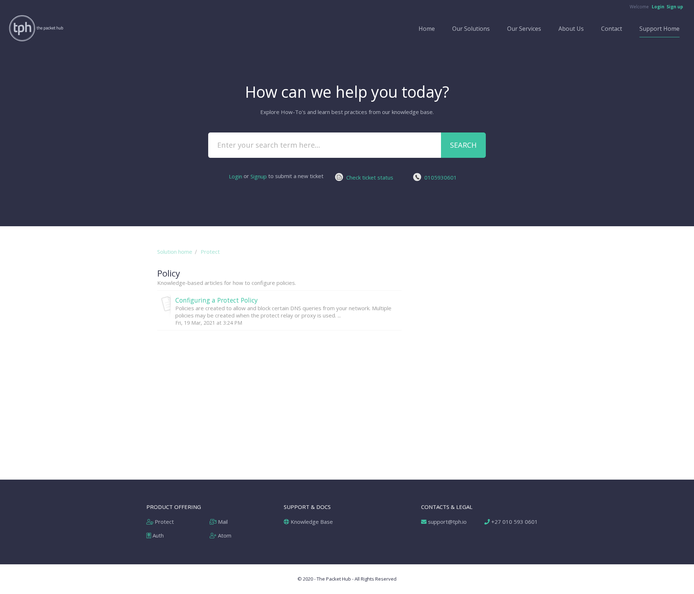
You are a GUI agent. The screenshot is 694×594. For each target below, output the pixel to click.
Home (427, 29)
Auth (157, 535)
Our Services (524, 29)
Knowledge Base (311, 521)
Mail (222, 521)
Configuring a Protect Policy (216, 300)
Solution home (174, 251)
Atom (224, 535)
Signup (258, 176)
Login (235, 176)
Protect (210, 251)
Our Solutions (471, 29)
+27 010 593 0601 (514, 521)
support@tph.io (447, 521)
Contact (611, 29)
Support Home (659, 29)
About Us (571, 29)
